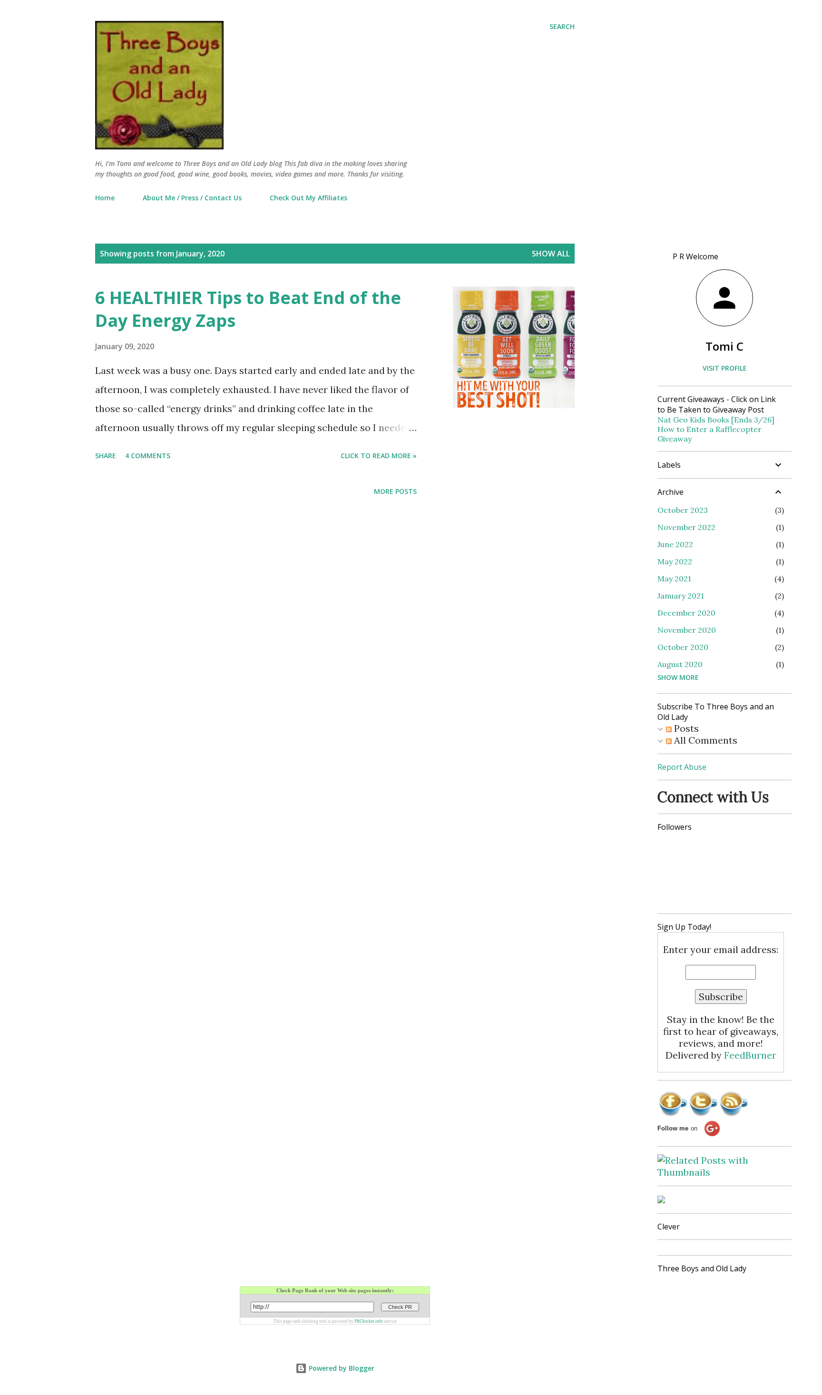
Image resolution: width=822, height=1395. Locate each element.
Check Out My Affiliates (308, 197)
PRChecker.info (368, 1321)
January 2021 (680, 595)
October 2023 (682, 510)
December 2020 (686, 613)
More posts (395, 491)
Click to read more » (379, 455)
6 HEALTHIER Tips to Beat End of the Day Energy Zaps (248, 309)
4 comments (147, 455)
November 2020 (686, 630)
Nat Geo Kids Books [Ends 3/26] (715, 419)
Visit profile (725, 368)
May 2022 (674, 561)
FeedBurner (750, 1055)
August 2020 (680, 664)
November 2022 (686, 527)
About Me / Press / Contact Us (192, 197)
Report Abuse (681, 767)
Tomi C (724, 346)
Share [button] (105, 455)
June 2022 (675, 544)
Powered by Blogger (340, 1368)
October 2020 (682, 647)
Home (105, 197)
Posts (685, 728)
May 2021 (674, 578)
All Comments (704, 740)
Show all (551, 253)
